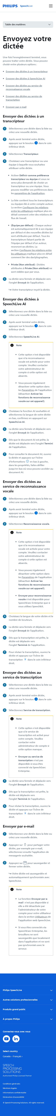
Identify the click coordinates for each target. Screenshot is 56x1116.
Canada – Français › (13, 1056)
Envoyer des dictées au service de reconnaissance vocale (24, 87)
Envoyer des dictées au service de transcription (24, 98)
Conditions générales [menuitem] (11, 1083)
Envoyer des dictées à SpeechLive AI (25, 79)
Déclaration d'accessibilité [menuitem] (13, 1097)
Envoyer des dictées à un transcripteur (27, 71)
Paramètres (28, 390)
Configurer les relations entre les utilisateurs (29, 209)
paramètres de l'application (29, 193)
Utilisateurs (41, 917)
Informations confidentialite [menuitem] (14, 1092)
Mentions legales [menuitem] (10, 1088)
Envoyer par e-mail (16, 107)
